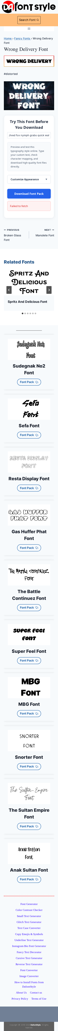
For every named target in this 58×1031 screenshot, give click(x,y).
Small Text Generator (29, 916)
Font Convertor (29, 970)
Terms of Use (38, 998)
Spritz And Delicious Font (27, 302)
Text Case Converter (29, 928)
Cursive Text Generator (29, 958)
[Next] (49, 290)
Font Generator (29, 904)
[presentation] (29, 282)
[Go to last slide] (9, 290)
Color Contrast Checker (29, 910)
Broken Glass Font (12, 235)
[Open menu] (29, 28)
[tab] (22, 313)
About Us (21, 992)
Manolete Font (45, 233)
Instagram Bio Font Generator (29, 946)
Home (8, 38)
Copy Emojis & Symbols (29, 934)
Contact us (36, 992)
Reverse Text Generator (29, 964)
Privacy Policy (20, 998)
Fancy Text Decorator (29, 952)
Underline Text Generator (29, 940)
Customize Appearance (25, 179)
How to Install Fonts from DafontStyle (29, 984)
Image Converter (29, 976)
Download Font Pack (29, 194)
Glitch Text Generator (29, 922)
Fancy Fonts (22, 38)
